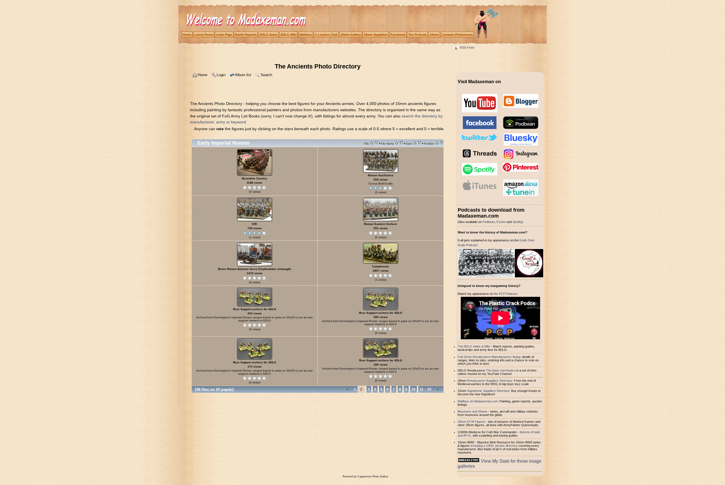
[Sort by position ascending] (437, 143)
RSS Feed (467, 47)
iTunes (501, 222)
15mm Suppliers (376, 34)
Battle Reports (246, 34)
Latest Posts (203, 34)
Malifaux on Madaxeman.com (478, 401)
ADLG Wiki (288, 34)
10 (413, 389)
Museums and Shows (472, 411)
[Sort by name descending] (401, 143)
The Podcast (417, 34)
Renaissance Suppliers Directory (489, 380)
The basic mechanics (501, 370)
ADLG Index (268, 34)
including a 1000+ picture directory (494, 445)
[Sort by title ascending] (372, 143)
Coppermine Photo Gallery (372, 476)
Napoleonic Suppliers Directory (488, 390)
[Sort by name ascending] (396, 143)
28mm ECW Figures (471, 421)
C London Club (326, 34)
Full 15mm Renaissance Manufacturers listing (489, 357)
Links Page (224, 34)
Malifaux (305, 34)
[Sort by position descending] (441, 143)
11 (421, 389)
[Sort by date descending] (419, 143)
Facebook (398, 34)
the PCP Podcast (505, 293)
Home (187, 34)
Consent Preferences (457, 34)
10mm (434, 34)
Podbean (489, 222)
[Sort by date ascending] (415, 143)
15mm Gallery (350, 34)
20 (429, 389)
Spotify (517, 222)
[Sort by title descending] (376, 143)
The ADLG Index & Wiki (474, 346)
